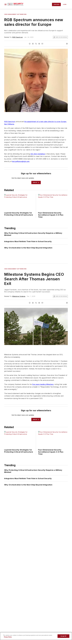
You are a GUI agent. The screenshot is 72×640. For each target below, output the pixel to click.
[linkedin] (33, 44)
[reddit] (39, 44)
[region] (36, 636)
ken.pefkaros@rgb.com (21, 161)
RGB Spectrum (17, 37)
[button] (5, 4)
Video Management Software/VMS (15, 14)
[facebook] (30, 44)
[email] (42, 44)
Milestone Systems (18, 296)
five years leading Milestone (42, 384)
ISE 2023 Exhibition (38, 154)
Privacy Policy (8, 637)
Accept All (63, 636)
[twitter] (36, 44)
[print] (67, 44)
